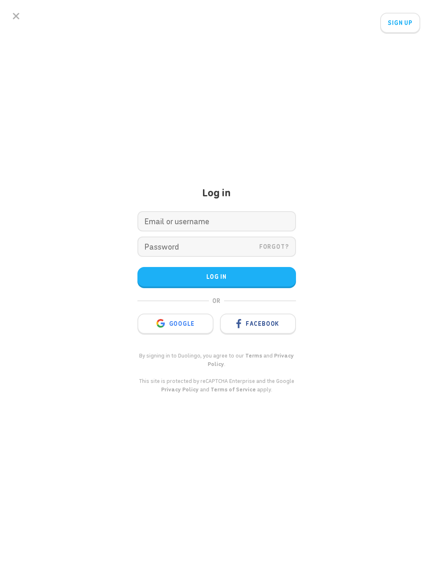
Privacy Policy (180, 389)
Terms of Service (233, 389)
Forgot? (274, 246)
